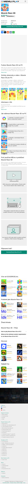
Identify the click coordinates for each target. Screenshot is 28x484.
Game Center (4, 459)
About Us (3, 464)
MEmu (10, 1)
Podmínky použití (6, 482)
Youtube (3, 410)
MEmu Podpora (5, 414)
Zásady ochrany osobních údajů (16, 482)
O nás (24, 482)
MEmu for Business (5, 477)
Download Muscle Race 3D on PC (15, 26)
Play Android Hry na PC (6, 468)
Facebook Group (5, 416)
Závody (3, 16)
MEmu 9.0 (4, 467)
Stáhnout (3, 473)
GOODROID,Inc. (10, 16)
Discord (3, 417)
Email (3, 419)
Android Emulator (5, 465)
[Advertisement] (14, 49)
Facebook (4, 407)
